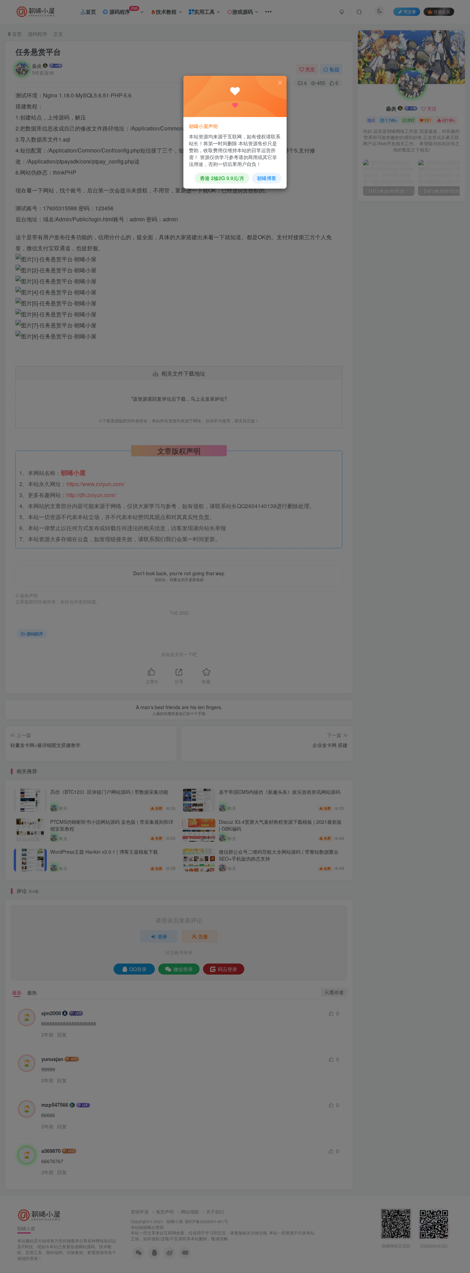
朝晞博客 (266, 178)
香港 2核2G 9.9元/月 (222, 178)
